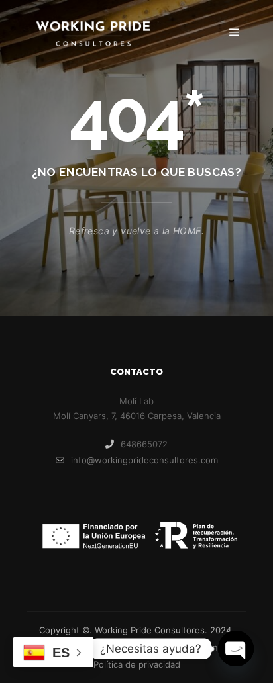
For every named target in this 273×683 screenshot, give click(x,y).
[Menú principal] (234, 32)
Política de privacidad (136, 664)
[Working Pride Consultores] (93, 33)
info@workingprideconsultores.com (144, 460)
